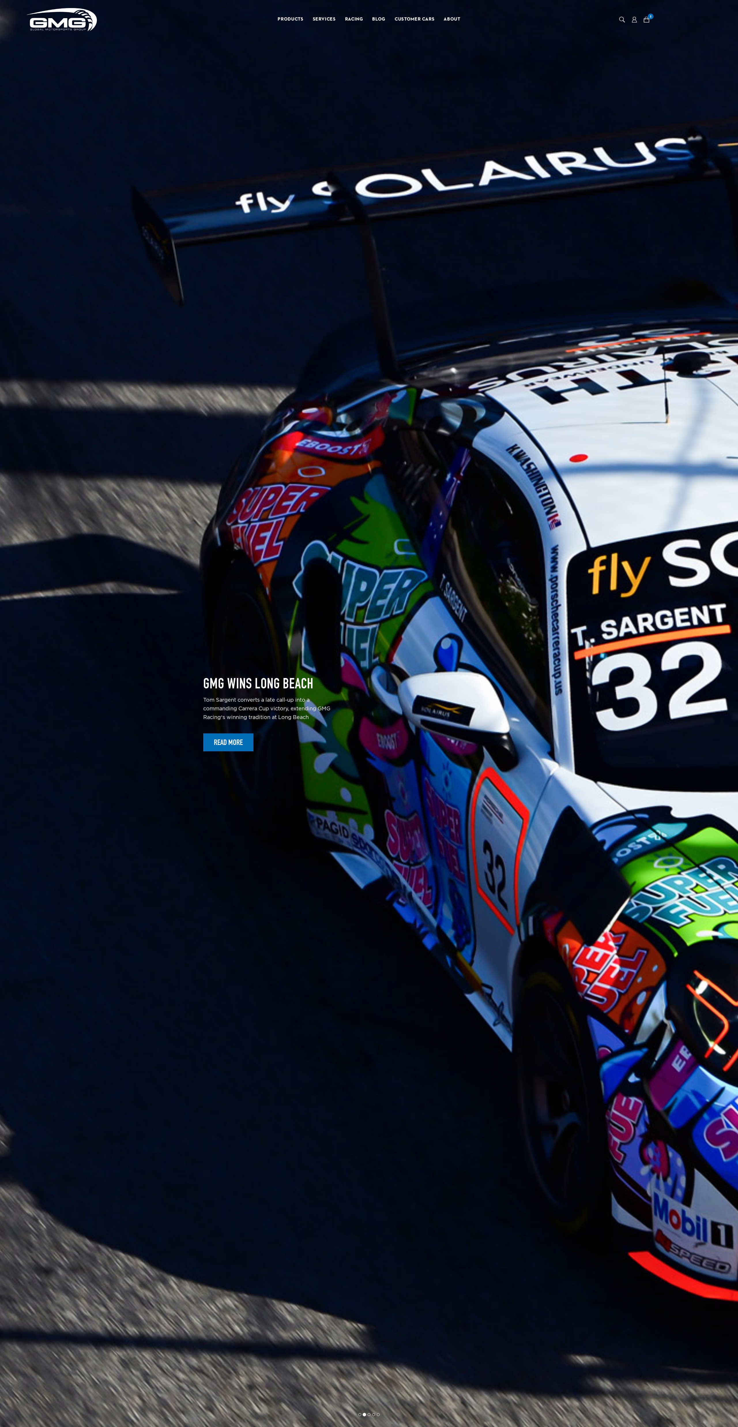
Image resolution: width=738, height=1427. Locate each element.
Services (324, 19)
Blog (378, 19)
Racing (354, 19)
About (452, 19)
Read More (228, 762)
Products (290, 19)
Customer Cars (414, 19)
